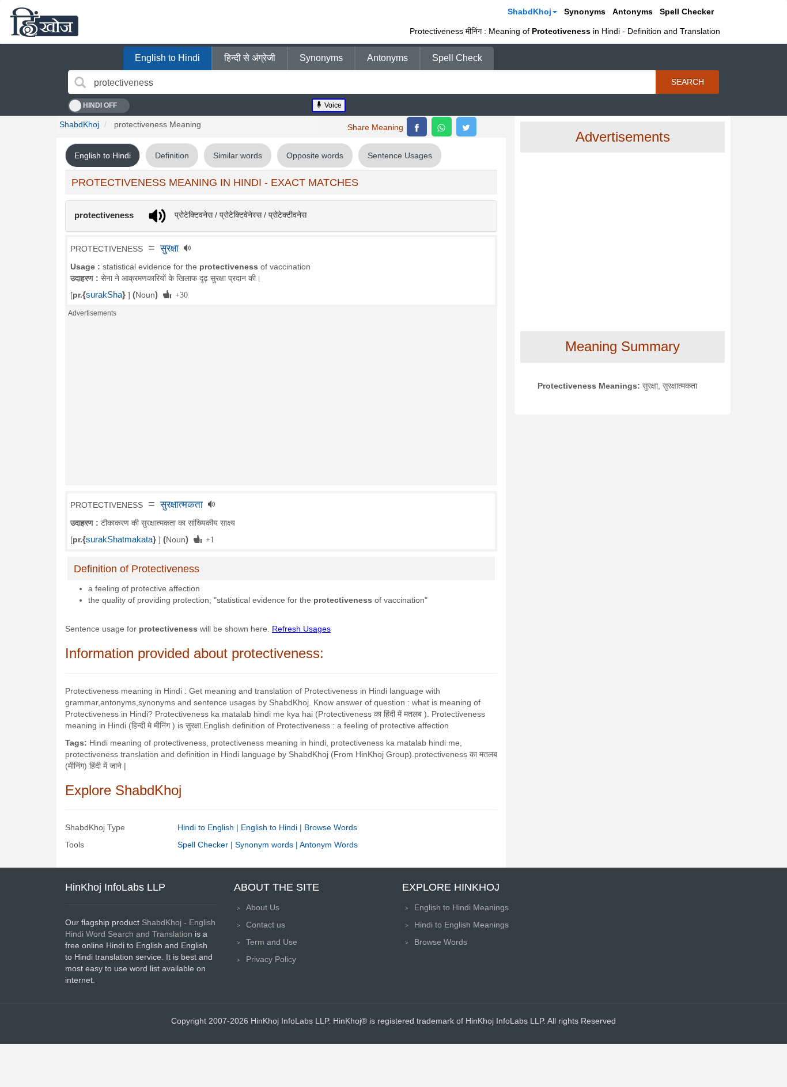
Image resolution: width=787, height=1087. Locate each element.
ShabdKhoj (529, 11)
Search (687, 81)
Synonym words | (267, 844)
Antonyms (632, 11)
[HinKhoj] (44, 22)
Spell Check (457, 57)
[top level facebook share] (417, 126)
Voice (332, 105)
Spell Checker (687, 11)
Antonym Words (329, 844)
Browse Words (330, 827)
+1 (208, 539)
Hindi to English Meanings (461, 924)
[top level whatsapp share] (442, 126)
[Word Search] (80, 82)
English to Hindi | (272, 827)
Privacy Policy (271, 959)
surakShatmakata (119, 539)
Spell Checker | (206, 844)
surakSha (104, 295)
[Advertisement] (281, 404)
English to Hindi (167, 57)
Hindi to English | (209, 827)
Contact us (265, 924)
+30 (179, 294)
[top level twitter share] (466, 126)
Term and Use (271, 942)
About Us (262, 907)
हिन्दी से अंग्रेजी (249, 57)
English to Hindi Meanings (461, 907)
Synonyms (585, 11)
